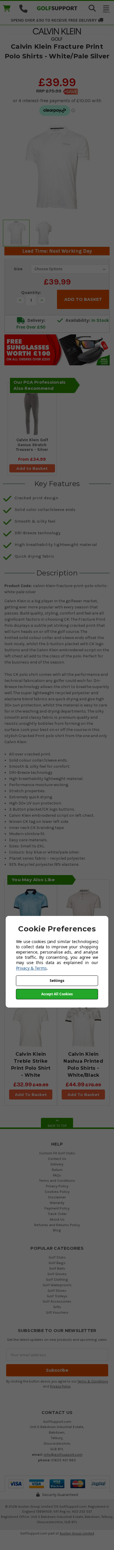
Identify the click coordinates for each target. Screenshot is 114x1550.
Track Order (57, 1214)
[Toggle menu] (106, 9)
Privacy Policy (57, 1186)
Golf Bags (57, 1263)
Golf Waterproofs (57, 1285)
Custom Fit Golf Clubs (57, 1153)
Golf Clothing (57, 1279)
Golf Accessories (57, 1301)
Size (18, 268)
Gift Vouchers (57, 1312)
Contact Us (57, 1158)
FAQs (57, 1175)
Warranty (57, 1202)
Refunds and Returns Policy (57, 1225)
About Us (57, 1219)
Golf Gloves (57, 1274)
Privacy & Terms (31, 968)
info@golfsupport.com (63, 1454)
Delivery (57, 1164)
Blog (57, 1230)
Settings (57, 980)
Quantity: (31, 292)
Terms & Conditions (92, 1381)
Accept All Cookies (57, 994)
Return (57, 1169)
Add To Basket (31, 1094)
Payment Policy (57, 1208)
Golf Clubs (57, 1257)
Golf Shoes (57, 1290)
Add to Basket (32, 468)
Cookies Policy (57, 1191)
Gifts (57, 1307)
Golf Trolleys (57, 1296)
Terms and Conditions (57, 1180)
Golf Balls (57, 1268)
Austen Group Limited (77, 1533)
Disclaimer (57, 1197)
